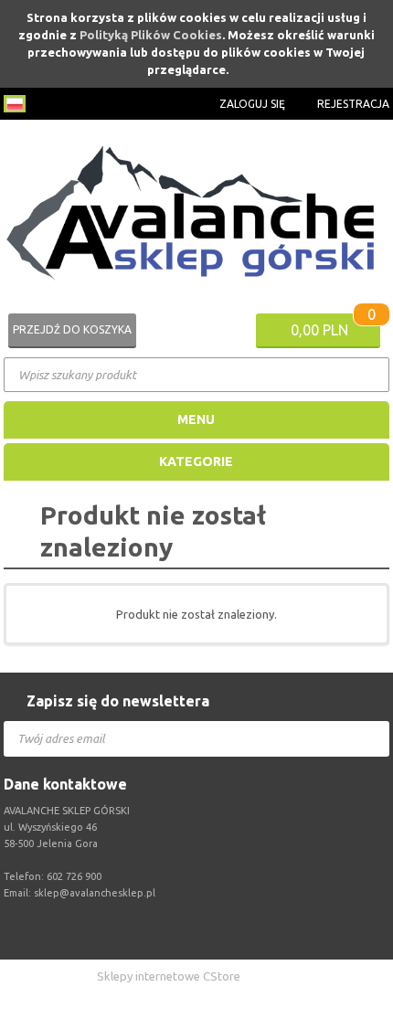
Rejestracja (353, 104)
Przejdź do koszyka (72, 329)
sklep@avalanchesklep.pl (94, 892)
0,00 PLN (319, 330)
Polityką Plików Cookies (151, 34)
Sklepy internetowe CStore (168, 976)
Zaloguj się (252, 104)
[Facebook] (201, 930)
